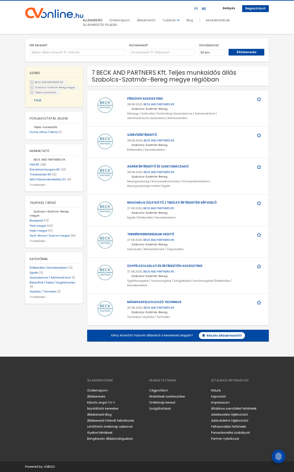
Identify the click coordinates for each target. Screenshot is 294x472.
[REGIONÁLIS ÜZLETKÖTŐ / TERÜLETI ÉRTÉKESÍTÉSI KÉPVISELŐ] (105, 209)
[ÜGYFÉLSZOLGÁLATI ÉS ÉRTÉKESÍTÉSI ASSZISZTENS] (105, 272)
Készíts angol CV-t (101, 402)
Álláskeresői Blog (99, 414)
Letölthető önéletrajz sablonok (110, 426)
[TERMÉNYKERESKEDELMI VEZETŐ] (105, 241)
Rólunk (216, 390)
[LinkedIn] (42, 390)
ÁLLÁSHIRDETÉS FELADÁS (100, 25)
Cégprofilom (158, 390)
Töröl (37, 100)
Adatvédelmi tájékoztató (229, 420)
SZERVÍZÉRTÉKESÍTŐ (142, 135)
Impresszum (220, 402)
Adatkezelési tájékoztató (229, 414)
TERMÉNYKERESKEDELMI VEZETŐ (150, 234)
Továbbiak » (38, 185)
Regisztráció (255, 8)
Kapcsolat (218, 396)
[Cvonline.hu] (54, 13)
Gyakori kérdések (100, 432)
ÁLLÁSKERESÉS (92, 20)
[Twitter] (48, 390)
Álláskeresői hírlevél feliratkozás (110, 420)
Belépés (229, 8)
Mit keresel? (38, 45)
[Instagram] (35, 390)
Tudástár (169, 20)
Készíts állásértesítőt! (224, 335)
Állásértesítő (146, 20)
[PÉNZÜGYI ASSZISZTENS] (105, 105)
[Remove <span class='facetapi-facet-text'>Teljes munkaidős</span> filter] (32, 92)
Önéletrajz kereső (162, 402)
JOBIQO (49, 466)
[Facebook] (28, 390)
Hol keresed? (138, 45)
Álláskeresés (96, 396)
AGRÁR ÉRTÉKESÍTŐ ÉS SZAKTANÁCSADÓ (158, 166)
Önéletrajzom (119, 20)
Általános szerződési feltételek (234, 408)
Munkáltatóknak (218, 20)
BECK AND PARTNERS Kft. (159, 104)
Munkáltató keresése (102, 408)
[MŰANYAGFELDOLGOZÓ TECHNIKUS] (105, 308)
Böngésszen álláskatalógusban (110, 438)
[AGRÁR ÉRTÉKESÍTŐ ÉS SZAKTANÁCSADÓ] (105, 173)
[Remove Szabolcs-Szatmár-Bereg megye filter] (32, 211)
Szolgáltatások (160, 408)
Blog (190, 20)
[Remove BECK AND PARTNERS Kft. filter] (32, 159)
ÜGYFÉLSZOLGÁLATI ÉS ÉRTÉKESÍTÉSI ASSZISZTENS (165, 266)
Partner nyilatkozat (225, 438)
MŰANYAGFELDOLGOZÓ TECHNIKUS (154, 302)
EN (196, 8)
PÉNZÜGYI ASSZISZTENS (145, 98)
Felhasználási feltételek (228, 426)
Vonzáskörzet (209, 45)
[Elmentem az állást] (260, 99)
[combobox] (77, 52)
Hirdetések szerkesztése (167, 396)
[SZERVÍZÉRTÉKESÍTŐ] (105, 141)
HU (204, 8)
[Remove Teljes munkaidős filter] (32, 127)
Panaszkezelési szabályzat (230, 432)
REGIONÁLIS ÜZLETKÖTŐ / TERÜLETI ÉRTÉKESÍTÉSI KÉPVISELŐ (172, 202)
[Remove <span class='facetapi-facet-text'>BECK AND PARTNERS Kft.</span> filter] (32, 82)
